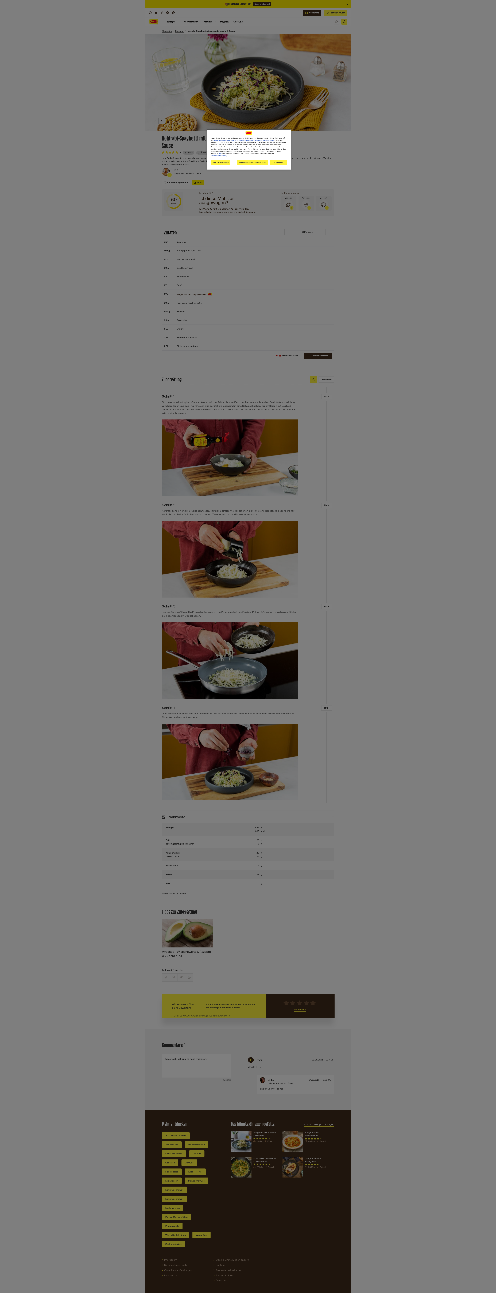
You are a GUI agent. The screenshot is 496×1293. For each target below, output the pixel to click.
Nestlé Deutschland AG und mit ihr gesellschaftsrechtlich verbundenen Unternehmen (244, 140)
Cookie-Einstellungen (220, 162)
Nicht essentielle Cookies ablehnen (252, 162)
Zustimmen (278, 162)
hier (220, 153)
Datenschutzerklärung (219, 156)
